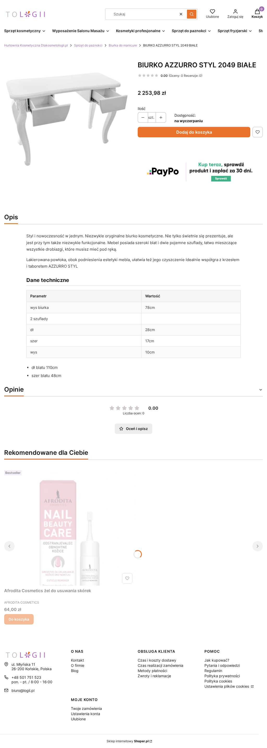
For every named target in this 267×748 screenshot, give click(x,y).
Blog (74, 670)
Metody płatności (152, 670)
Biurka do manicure (123, 45)
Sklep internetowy (128, 741)
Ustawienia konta (85, 713)
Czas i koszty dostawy (157, 660)
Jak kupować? (216, 660)
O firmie (77, 665)
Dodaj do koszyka (194, 132)
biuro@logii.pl (22, 690)
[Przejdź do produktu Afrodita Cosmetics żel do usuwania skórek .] (69, 527)
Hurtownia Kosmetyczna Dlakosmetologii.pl (36, 45)
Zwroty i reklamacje (154, 676)
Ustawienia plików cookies (227, 686)
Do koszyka (19, 619)
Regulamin (213, 670)
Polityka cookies (218, 681)
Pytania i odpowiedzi (222, 665)
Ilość (141, 108)
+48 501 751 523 (26, 677)
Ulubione (78, 719)
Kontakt (77, 660)
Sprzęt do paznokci (88, 45)
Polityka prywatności (222, 676)
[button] (191, 14)
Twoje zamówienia (86, 708)
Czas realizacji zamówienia (160, 665)
